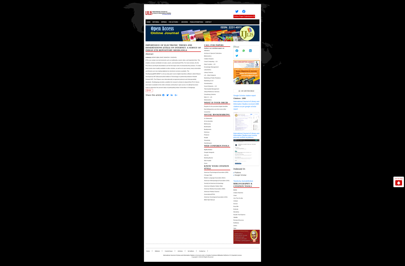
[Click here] (237, 11)
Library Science (208, 72)
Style (234, 228)
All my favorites (208, 121)
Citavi (235, 195)
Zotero (235, 225)
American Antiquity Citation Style (213, 186)
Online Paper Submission (243, 16)
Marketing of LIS (208, 80)
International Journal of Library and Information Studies (179, 255)
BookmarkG (207, 126)
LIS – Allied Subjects (210, 75)
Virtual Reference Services (211, 91)
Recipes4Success (238, 220)
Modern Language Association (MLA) (214, 178)
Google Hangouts (209, 152)
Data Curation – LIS (209, 64)
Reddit (206, 137)
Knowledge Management (211, 67)
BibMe (235, 190)
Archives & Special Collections (213, 53)
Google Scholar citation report (244, 95)
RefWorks (236, 223)
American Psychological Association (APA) (216, 172)
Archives (184, 22)
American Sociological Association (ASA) (215, 197)
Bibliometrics (207, 56)
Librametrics (207, 70)
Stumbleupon (208, 143)
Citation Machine (238, 192)
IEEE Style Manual (209, 200)
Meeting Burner (208, 158)
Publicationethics (196, 22)
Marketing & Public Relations (212, 78)
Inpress (164, 22)
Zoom (205, 163)
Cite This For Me (238, 198)
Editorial (156, 22)
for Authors (191, 251)
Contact (208, 22)
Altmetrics (207, 50)
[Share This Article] (237, 50)
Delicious (206, 132)
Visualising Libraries (210, 94)
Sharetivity (207, 140)
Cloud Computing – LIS (210, 61)
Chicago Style (208, 175)
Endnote (235, 209)
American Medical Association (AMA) (214, 189)
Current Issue (169, 251)
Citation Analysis (209, 59)
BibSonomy (207, 124)
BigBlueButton (208, 149)
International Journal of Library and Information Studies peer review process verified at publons (246, 135)
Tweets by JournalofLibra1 (243, 181)
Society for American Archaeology (213, 183)
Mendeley (236, 212)
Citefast (235, 201)
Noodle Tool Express (239, 214)
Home (148, 22)
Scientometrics (208, 83)
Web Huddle (207, 160)
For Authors (173, 22)
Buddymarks (207, 129)
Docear (235, 203)
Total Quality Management (211, 89)
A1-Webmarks (208, 118)
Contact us (202, 251)
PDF (149, 90)
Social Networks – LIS (210, 86)
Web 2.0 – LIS (208, 97)
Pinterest (206, 135)
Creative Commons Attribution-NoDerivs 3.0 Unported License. (224, 255)
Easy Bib (235, 206)
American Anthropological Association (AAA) (216, 180)
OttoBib (235, 217)
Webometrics (208, 100)
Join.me (206, 155)
